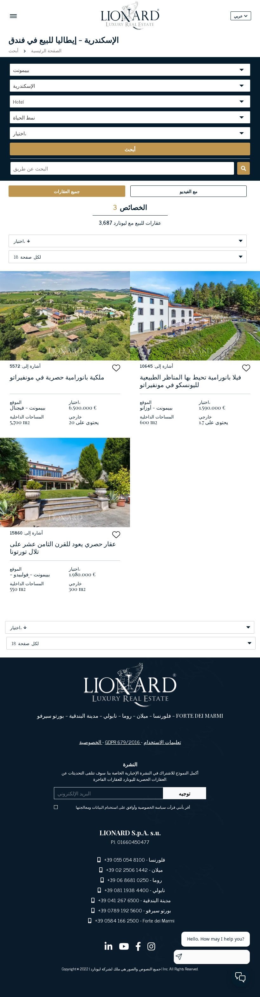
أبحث (14, 50)
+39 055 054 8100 (124, 859)
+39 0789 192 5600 (120, 910)
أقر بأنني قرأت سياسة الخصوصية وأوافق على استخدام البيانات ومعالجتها (133, 807)
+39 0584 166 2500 (117, 920)
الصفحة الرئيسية (46, 50)
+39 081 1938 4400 (126, 890)
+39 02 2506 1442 (127, 869)
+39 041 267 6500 (118, 900)
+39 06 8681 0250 (128, 880)
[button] (116, 368)
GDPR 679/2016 (123, 742)
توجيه (184, 793)
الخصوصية (90, 742)
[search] (243, 168)
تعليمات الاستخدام (162, 742)
